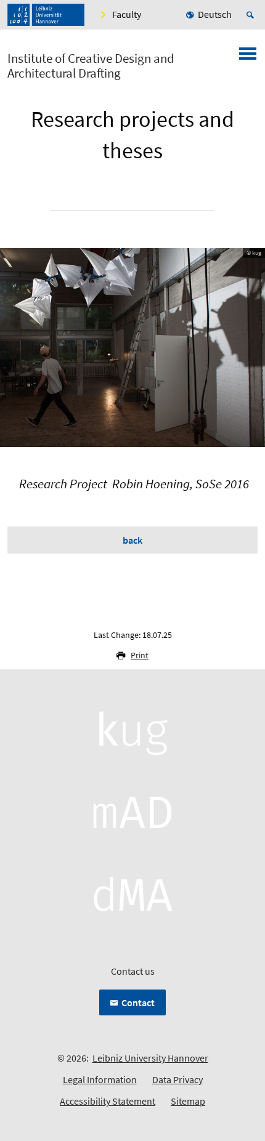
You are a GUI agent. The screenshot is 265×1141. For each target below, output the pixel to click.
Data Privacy (177, 1079)
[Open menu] (248, 57)
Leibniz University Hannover (150, 1058)
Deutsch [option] (215, 14)
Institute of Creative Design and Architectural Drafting (90, 66)
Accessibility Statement (107, 1101)
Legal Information (100, 1079)
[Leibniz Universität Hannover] (45, 15)
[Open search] (252, 15)
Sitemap (188, 1101)
